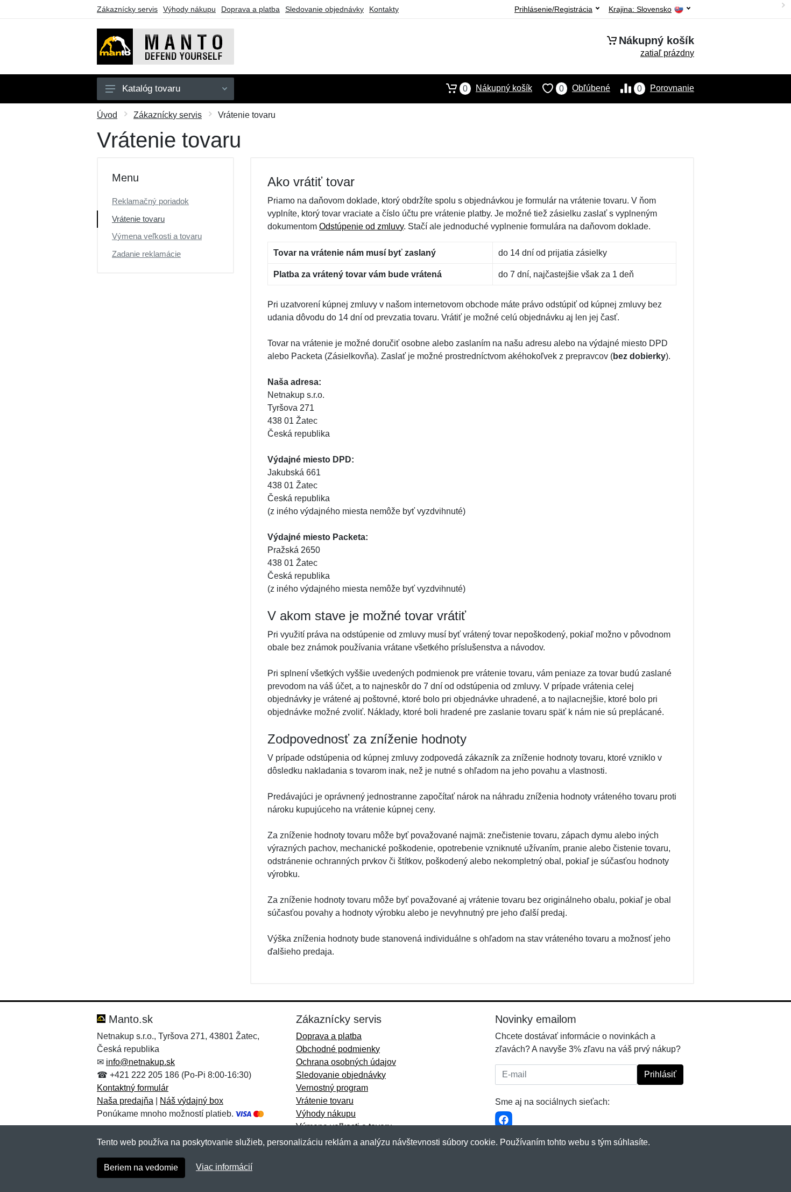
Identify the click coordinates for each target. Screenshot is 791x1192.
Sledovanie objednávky (324, 9)
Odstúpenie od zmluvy (361, 226)
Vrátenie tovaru (138, 218)
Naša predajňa (125, 1100)
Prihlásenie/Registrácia (553, 9)
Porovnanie (665, 88)
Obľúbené (584, 88)
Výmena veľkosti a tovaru (157, 236)
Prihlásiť (660, 1074)
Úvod (107, 115)
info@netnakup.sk (140, 1062)
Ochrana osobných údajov (346, 1062)
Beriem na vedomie (141, 1167)
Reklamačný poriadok (150, 201)
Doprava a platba (250, 9)
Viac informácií (224, 1167)
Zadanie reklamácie (146, 253)
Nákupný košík (497, 88)
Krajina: (640, 9)
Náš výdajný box (191, 1100)
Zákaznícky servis (127, 9)
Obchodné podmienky (338, 1049)
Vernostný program (332, 1087)
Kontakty (384, 9)
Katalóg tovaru (151, 88)
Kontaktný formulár (132, 1087)
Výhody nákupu (189, 9)
